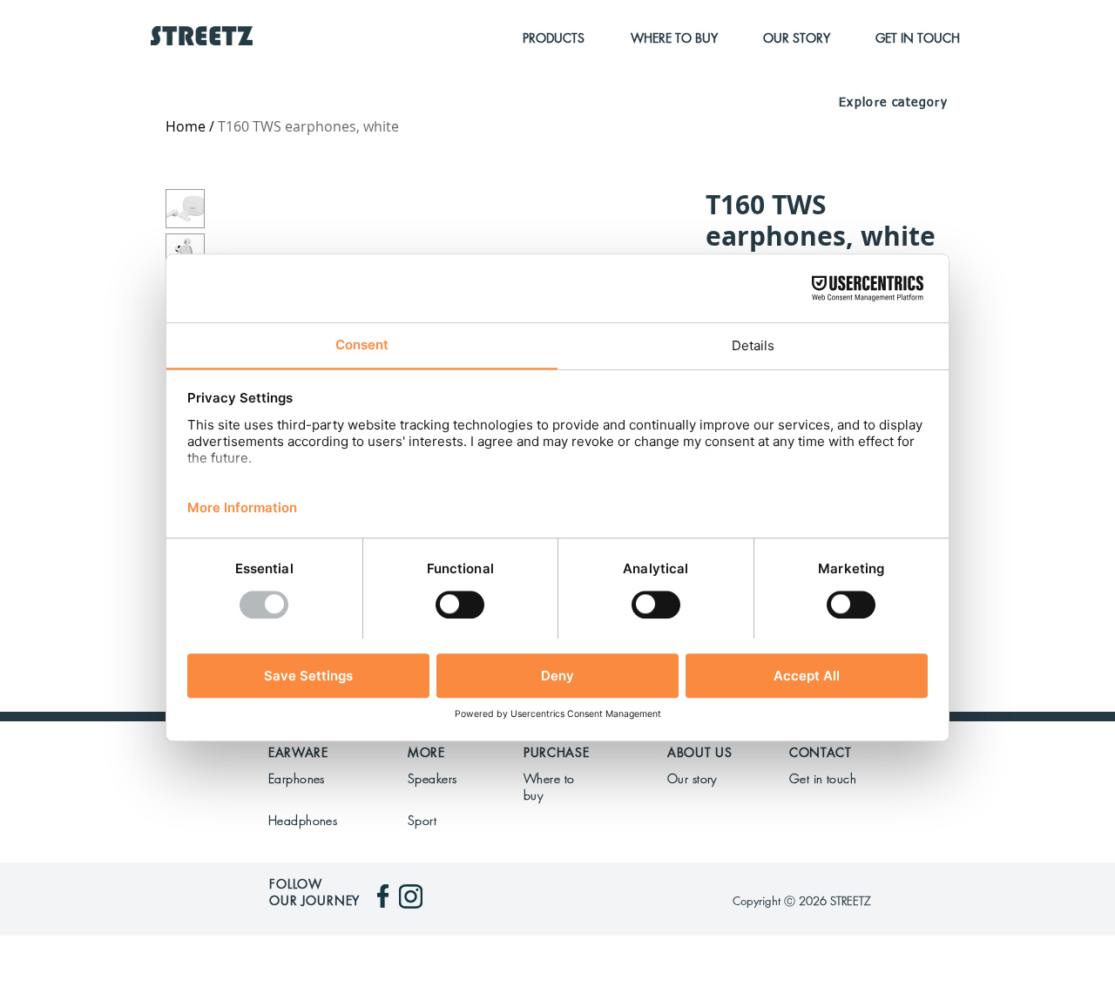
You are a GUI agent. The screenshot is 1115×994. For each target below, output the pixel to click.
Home (186, 126)
